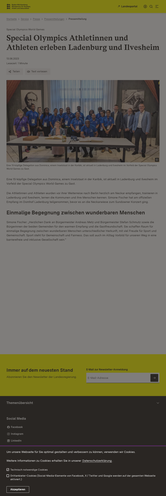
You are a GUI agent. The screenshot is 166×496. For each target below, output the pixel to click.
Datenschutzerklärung (97, 460)
